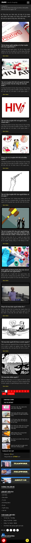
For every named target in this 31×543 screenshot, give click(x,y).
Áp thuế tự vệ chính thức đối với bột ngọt (20, 439)
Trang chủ (4, 6)
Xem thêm (5, 56)
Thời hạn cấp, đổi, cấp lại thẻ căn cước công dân (19, 407)
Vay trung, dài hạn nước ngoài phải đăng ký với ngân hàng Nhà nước (19, 414)
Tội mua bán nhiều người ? (10, 377)
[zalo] (3, 534)
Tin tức (4, 500)
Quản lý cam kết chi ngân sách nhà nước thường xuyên (19, 446)
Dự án (3, 505)
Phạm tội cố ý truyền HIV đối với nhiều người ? (14, 158)
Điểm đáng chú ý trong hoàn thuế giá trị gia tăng (19, 433)
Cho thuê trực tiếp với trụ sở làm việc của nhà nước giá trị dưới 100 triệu (20, 427)
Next (4, 393)
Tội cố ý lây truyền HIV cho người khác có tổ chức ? (15, 195)
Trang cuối (11, 393)
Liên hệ (4, 510)
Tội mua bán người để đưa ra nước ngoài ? (15, 342)
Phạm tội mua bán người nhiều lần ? (13, 307)
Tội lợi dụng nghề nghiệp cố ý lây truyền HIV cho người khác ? (14, 46)
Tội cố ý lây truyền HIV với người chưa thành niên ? (14, 121)
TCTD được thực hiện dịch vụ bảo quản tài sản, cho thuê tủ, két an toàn (19, 421)
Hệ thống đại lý (6, 502)
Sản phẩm (5, 497)
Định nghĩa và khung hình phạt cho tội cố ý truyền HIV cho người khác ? (15, 270)
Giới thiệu (4, 495)
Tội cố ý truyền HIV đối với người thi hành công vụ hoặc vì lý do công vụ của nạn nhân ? (15, 83)
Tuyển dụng (5, 508)
